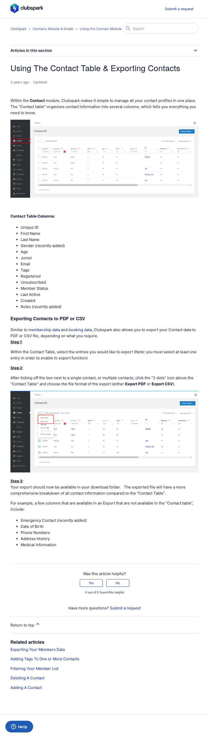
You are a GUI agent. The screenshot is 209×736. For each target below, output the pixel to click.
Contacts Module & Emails (53, 29)
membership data (44, 329)
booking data (80, 329)
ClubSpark (18, 29)
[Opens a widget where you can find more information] (19, 727)
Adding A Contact (26, 687)
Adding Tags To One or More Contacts (44, 658)
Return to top (22, 625)
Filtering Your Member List (34, 668)
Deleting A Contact (27, 678)
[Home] (26, 11)
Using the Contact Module (101, 29)
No (118, 583)
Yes (91, 583)
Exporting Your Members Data (37, 649)
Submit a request (179, 9)
